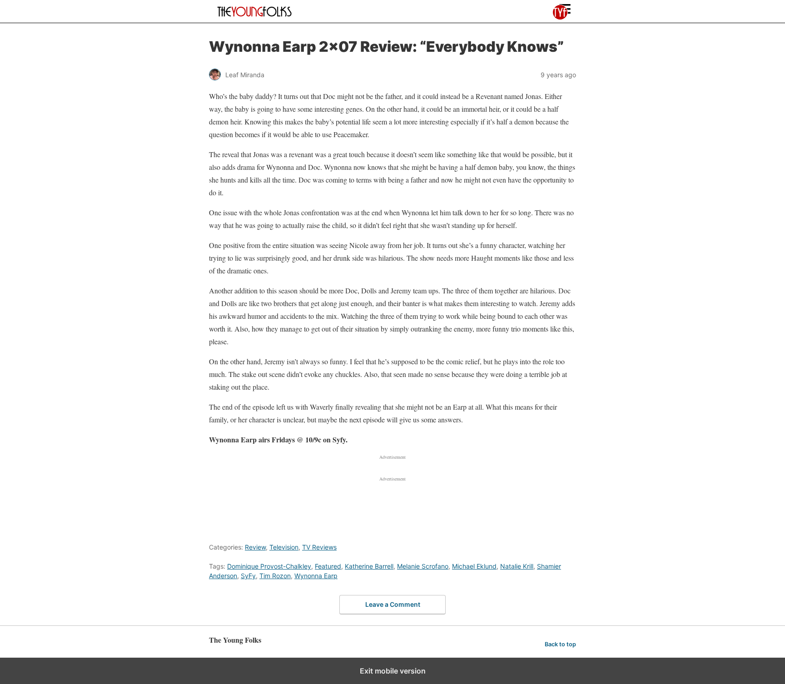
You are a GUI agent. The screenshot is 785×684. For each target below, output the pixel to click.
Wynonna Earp (316, 576)
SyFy (248, 576)
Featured (328, 566)
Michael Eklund (474, 566)
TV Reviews (319, 547)
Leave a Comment (392, 604)
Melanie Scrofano (422, 566)
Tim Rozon (275, 576)
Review (255, 547)
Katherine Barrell (369, 566)
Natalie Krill (516, 566)
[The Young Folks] (254, 11)
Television (283, 547)
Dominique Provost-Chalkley (269, 566)
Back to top (560, 644)
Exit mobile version (393, 670)
